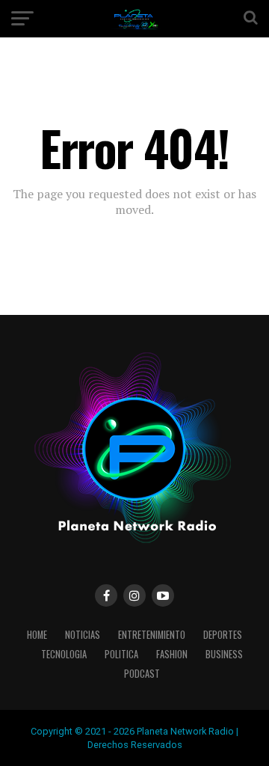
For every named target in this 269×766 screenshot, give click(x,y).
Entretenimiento (151, 635)
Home (37, 635)
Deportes (222, 635)
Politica (121, 654)
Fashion (172, 654)
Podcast (142, 674)
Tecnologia (64, 654)
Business (224, 654)
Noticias (82, 635)
